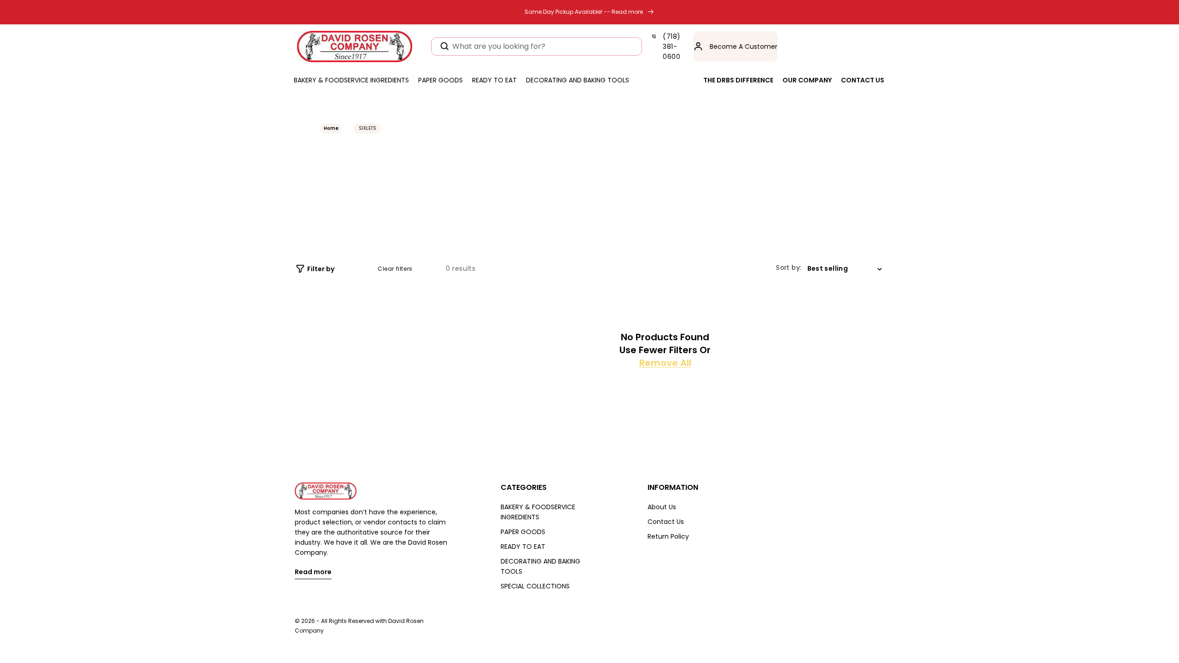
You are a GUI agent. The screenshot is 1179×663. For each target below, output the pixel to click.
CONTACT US (862, 80)
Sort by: (788, 267)
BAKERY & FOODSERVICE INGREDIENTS (538, 512)
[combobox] (536, 46)
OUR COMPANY (807, 80)
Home (331, 128)
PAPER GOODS (523, 531)
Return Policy (668, 536)
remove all (665, 362)
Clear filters (395, 269)
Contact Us (666, 521)
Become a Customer (743, 46)
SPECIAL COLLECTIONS (535, 586)
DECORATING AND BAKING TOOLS (540, 566)
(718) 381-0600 (672, 46)
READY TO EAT (523, 546)
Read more (313, 572)
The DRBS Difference (738, 80)
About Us (662, 507)
